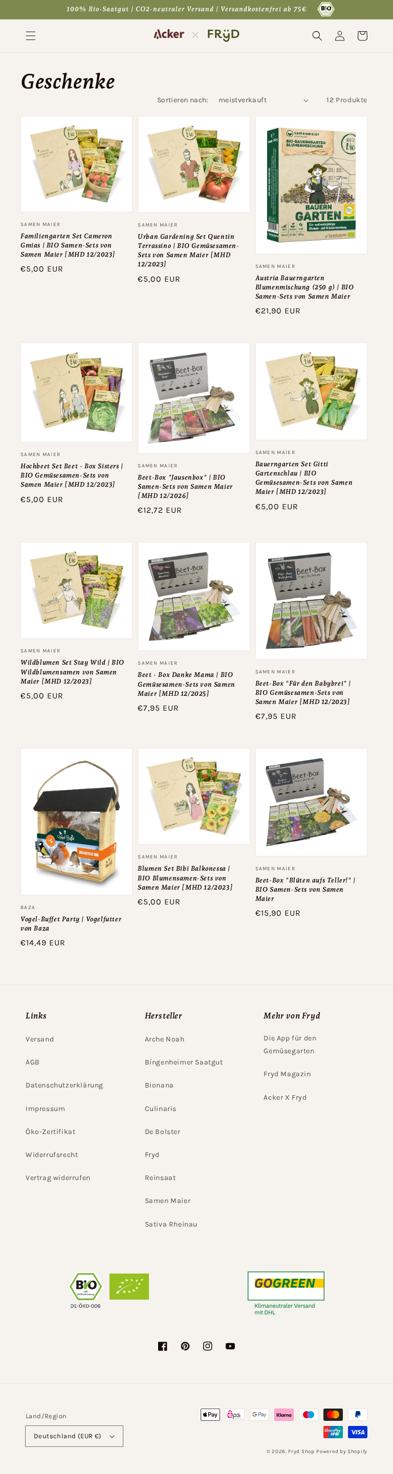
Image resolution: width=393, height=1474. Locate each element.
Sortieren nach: (182, 100)
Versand (40, 1039)
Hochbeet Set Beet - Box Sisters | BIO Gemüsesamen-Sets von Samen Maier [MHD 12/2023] (71, 475)
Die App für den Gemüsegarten (290, 1044)
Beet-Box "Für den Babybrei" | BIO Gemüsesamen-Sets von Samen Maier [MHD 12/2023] (303, 692)
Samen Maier (168, 1200)
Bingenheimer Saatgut (184, 1062)
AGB (33, 1062)
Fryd (152, 1154)
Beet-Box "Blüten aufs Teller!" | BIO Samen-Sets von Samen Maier (305, 889)
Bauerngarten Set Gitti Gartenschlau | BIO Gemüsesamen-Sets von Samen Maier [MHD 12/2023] (304, 478)
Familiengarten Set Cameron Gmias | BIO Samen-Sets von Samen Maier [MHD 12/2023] (68, 245)
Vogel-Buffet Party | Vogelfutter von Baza (70, 923)
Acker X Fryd (285, 1097)
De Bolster (163, 1131)
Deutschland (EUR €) (68, 1436)
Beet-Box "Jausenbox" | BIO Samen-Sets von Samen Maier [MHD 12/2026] (185, 486)
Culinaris (161, 1108)
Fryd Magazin (287, 1074)
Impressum (45, 1108)
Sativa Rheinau (171, 1224)
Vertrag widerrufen (58, 1177)
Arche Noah (165, 1039)
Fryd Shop (301, 1451)
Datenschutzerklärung (64, 1085)
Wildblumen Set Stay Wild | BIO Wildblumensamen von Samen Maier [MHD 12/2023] (72, 672)
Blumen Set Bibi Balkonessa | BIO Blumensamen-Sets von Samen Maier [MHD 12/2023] (185, 878)
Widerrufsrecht (52, 1154)
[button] (30, 36)
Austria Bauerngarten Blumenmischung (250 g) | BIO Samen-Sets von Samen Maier (304, 287)
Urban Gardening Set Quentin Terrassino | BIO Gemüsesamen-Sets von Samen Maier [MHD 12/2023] (188, 250)
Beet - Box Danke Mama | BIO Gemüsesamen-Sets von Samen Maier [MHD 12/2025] (186, 684)
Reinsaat (160, 1177)
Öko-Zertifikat (50, 1131)
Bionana (159, 1085)
